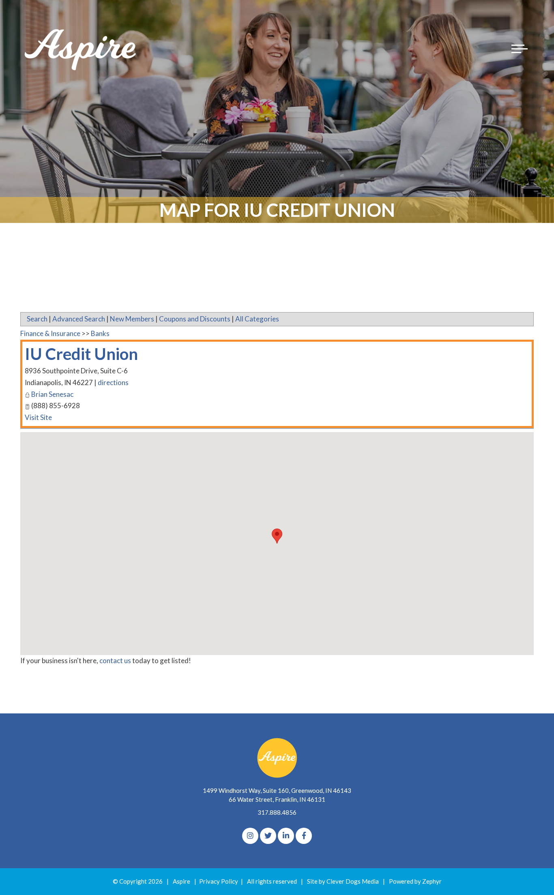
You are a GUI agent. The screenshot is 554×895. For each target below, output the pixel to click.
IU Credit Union (81, 354)
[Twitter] (268, 836)
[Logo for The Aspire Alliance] (81, 48)
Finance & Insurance (50, 333)
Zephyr (432, 881)
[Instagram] (250, 836)
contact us (115, 660)
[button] (277, 536)
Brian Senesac (52, 394)
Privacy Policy (218, 881)
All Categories (257, 319)
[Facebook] (304, 836)
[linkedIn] (286, 836)
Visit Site (38, 417)
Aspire (181, 881)
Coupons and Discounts (194, 319)
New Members (132, 319)
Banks (100, 333)
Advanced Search (78, 319)
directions (113, 382)
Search (37, 319)
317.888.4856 (277, 812)
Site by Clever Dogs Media (343, 881)
